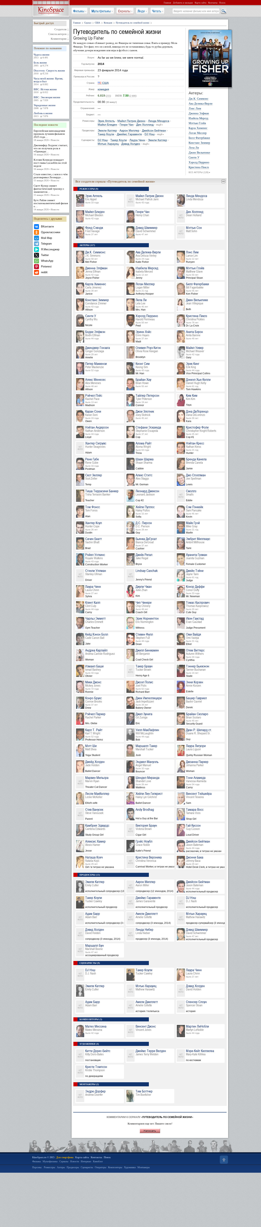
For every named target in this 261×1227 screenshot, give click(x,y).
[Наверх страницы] (223, 1159)
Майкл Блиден (107, 124)
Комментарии (58, 38)
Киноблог (98, 1161)
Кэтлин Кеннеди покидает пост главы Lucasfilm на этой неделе (50, 164)
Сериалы (124, 11)
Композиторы (115, 1167)
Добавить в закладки (183, 2)
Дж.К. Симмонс (198, 98)
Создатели (60, 29)
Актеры (61, 1167)
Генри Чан (127, 124)
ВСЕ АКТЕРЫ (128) (199, 172)
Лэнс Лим (195, 108)
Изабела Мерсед (198, 118)
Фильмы (78, 11)
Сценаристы (87, 1167)
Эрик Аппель (106, 120)
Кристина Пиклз (199, 167)
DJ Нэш (150, 134)
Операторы (100, 1167)
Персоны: (37, 1167)
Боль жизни (41, 64)
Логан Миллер (198, 133)
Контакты (212, 2)
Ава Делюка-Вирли (200, 103)
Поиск (222, 2)
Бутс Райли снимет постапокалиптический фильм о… (51, 205)
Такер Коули (106, 134)
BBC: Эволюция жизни (47, 98)
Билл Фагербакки (199, 138)
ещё (159, 124)
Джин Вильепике (199, 152)
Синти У (194, 157)
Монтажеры (143, 1167)
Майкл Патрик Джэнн (131, 120)
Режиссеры (49, 1167)
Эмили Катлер (107, 130)
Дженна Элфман (199, 113)
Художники (130, 1167)
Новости (74, 1161)
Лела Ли (194, 147)
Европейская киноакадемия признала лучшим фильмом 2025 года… (49, 135)
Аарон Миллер (129, 130)
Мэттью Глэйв (197, 123)
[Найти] (223, 11)
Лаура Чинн (137, 140)
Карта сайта (200, 2)
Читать (156, 11)
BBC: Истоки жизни (45, 91)
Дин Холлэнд (145, 124)
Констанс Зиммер (199, 142)
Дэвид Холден (130, 143)
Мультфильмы (101, 11)
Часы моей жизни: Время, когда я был (48, 81)
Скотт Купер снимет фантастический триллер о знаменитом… (49, 190)
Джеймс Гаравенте (129, 134)
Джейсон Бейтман (154, 130)
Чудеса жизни (41, 56)
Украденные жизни (44, 106)
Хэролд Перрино (199, 162)
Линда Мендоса (158, 120)
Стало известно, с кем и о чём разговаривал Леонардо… (50, 177)
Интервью (86, 1161)
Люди (141, 11)
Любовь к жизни (43, 114)
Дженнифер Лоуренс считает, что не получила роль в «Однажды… (51, 150)
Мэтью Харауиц (108, 143)
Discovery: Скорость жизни (49, 72)
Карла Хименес (198, 128)
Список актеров (57, 34)
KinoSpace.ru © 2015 (43, 1157)
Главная (167, 2)
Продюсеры (73, 1167)
